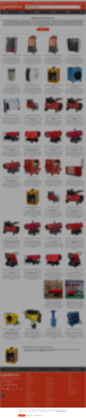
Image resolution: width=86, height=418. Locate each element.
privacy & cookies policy (60, 411)
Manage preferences (38, 415)
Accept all (22, 415)
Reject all (29, 415)
